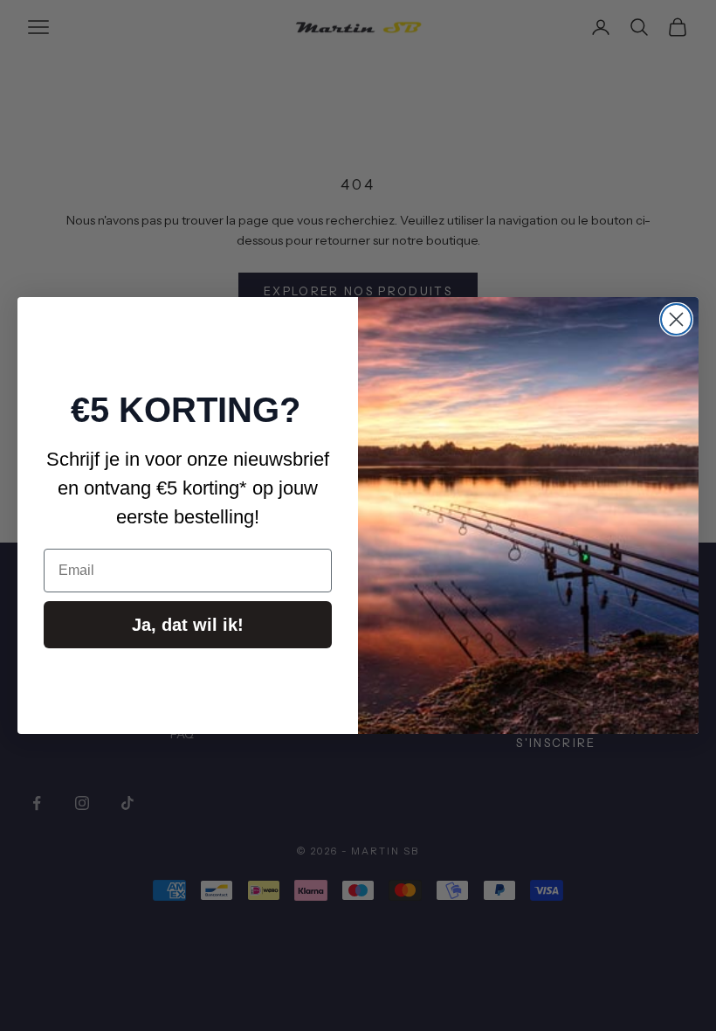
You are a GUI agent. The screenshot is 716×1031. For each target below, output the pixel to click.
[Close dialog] (676, 319)
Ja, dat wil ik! (188, 624)
